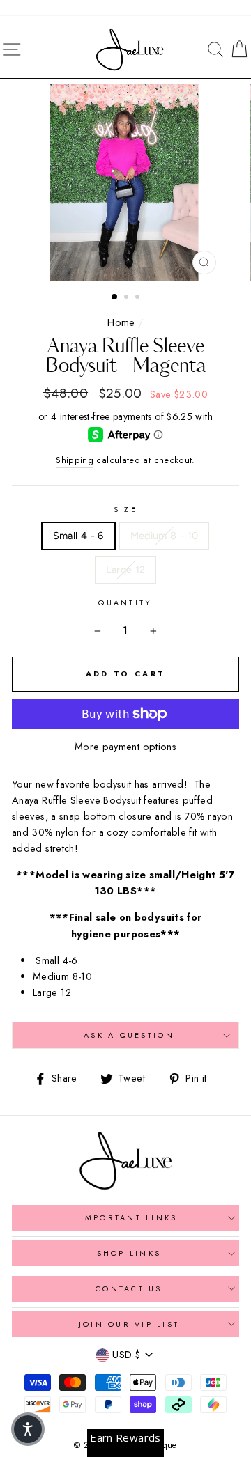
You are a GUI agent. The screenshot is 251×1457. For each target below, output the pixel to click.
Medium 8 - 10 (164, 535)
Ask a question (129, 1035)
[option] (125, 182)
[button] (28, 1429)
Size (125, 509)
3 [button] (138, 298)
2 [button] (127, 298)
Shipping (74, 460)
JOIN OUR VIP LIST (129, 1324)
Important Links (129, 1217)
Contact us (129, 1288)
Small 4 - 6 (78, 535)
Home (121, 322)
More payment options (125, 747)
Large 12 (126, 569)
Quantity (125, 602)
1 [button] (115, 297)
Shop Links (129, 1253)
